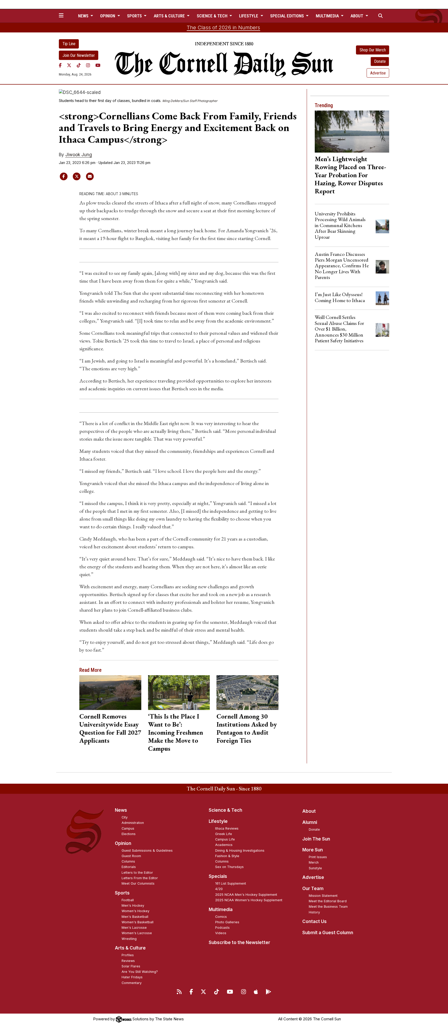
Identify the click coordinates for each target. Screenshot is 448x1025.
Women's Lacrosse (137, 933)
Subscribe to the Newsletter (239, 942)
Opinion (123, 843)
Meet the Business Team (328, 906)
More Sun (312, 849)
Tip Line (68, 43)
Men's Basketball (135, 917)
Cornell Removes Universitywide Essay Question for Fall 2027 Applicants (110, 728)
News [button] (83, 15)
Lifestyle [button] (249, 15)
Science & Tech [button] (212, 15)
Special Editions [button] (287, 15)
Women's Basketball (137, 922)
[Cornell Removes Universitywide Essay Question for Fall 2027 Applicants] (110, 692)
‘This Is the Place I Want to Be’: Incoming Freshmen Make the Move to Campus (175, 732)
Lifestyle (218, 821)
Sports (122, 893)
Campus (128, 828)
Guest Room (131, 856)
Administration (133, 823)
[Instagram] (88, 65)
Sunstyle (315, 868)
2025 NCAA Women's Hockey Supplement (248, 900)
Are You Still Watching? (140, 972)
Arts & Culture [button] (170, 15)
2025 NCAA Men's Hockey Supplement (246, 895)
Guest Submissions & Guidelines (147, 850)
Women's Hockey (135, 911)
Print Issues (318, 857)
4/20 (219, 889)
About (309, 811)
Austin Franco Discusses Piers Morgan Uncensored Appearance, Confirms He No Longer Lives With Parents (342, 266)
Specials (218, 876)
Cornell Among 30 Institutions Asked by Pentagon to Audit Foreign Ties (246, 728)
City (125, 817)
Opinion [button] (108, 15)
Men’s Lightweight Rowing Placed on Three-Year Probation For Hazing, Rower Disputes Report (350, 175)
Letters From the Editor (140, 878)
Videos (220, 933)
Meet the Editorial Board (328, 901)
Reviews (128, 961)
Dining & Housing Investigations (239, 850)
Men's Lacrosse (134, 928)
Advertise (378, 73)
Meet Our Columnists (138, 883)
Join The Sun (316, 839)
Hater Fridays (132, 977)
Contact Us (314, 921)
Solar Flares (131, 966)
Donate (380, 61)
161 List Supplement (230, 883)
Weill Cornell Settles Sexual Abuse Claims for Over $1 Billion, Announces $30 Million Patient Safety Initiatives (339, 329)
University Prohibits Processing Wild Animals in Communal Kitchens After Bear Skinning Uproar (340, 225)
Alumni (309, 822)
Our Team (313, 888)
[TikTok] (79, 65)
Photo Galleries (227, 922)
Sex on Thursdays (229, 867)
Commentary (132, 983)
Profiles (128, 955)
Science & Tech (225, 810)
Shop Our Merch (373, 49)
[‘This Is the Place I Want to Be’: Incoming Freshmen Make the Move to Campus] (179, 692)
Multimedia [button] (328, 15)
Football (128, 900)
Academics (224, 845)
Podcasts (222, 928)
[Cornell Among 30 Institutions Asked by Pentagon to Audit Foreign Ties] (247, 692)
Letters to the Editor (137, 872)
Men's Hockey (133, 905)
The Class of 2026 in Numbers (223, 27)
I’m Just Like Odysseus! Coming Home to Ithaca (340, 297)
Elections (129, 834)
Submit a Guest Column (327, 932)
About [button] (357, 15)
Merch (314, 862)
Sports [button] (135, 15)
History (314, 912)
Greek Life (223, 834)
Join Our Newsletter (78, 55)
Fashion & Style (227, 856)
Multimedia (221, 909)
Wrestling (129, 939)
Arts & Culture (130, 948)
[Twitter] (69, 65)
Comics (221, 917)
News (121, 810)
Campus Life (225, 839)
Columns (128, 861)
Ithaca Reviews (227, 828)
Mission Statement (323, 896)
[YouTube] (97, 65)
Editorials (129, 867)
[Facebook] (60, 65)
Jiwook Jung (78, 154)
